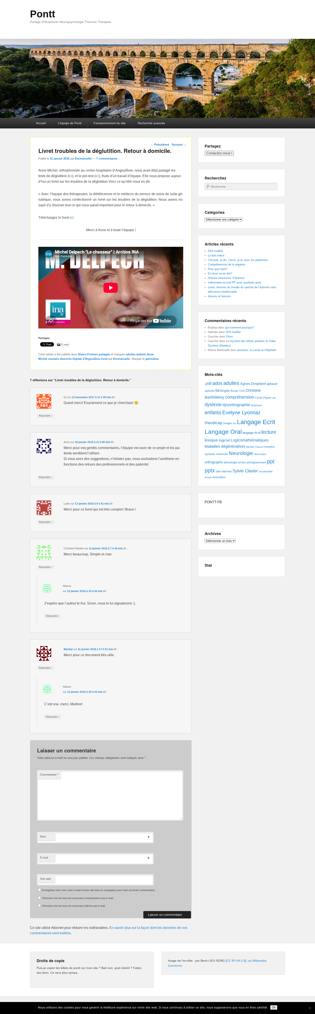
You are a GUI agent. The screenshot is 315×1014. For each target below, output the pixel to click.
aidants (141, 354)
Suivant (179, 144)
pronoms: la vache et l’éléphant (256, 350)
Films (229, 336)
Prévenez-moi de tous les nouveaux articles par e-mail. (74, 905)
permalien (152, 358)
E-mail (44, 857)
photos (242, 462)
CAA (242, 390)
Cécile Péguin (263, 397)
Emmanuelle (83, 158)
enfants (213, 412)
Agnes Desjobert (253, 384)
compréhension (239, 397)
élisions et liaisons (219, 296)
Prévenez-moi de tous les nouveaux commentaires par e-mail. (78, 898)
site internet (224, 471)
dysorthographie (236, 405)
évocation (219, 477)
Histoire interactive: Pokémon (226, 278)
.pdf (208, 383)
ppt (270, 461)
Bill (217, 390)
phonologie (230, 462)
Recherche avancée (151, 123)
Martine (68, 649)
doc (274, 397)
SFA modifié (215, 251)
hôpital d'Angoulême (86, 358)
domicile (66, 358)
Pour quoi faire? (217, 269)
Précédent (159, 144)
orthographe (214, 462)
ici (70, 176)
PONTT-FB (213, 501)
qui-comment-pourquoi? (239, 327)
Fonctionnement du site (110, 123)
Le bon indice (216, 255)
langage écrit (251, 432)
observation (260, 454)
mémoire (222, 454)
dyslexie (213, 404)
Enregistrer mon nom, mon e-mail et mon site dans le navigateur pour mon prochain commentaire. (99, 890)
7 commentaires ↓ (108, 158)
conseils (53, 358)
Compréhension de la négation (226, 264)
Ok (274, 1007)
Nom (43, 836)
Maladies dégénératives (225, 446)
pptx (210, 470)
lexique (211, 440)
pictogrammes (256, 462)
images (227, 423)
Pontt (42, 14)
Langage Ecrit (256, 421)
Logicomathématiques (249, 440)
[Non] (310, 1008)
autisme (209, 390)
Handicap (213, 422)
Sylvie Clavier (245, 470)
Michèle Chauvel (254, 447)
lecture (268, 432)
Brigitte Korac (229, 390)
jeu (234, 423)
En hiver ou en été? (220, 273)
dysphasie (256, 405)
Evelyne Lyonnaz (241, 412)
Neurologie (241, 453)
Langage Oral (223, 431)
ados (217, 383)
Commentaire (49, 774)
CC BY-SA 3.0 (235, 960)
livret (104, 358)
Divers (82, 354)
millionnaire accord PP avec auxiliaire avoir (234, 282)
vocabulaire (266, 471)
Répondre (45, 415)
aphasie (272, 384)
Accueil (41, 123)
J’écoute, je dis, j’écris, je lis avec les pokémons (238, 260)
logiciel (224, 440)
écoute (208, 477)
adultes (130, 354)
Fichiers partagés (98, 354)
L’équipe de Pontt (69, 123)
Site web (45, 878)
